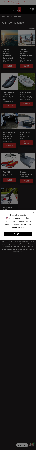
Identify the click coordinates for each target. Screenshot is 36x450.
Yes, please (18, 234)
